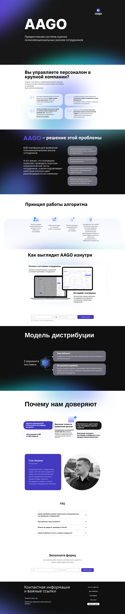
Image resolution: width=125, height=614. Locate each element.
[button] (93, 604)
